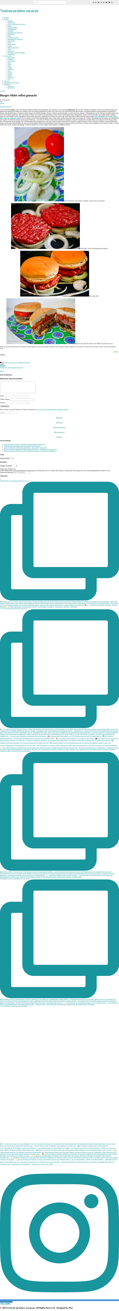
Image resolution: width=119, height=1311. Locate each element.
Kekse (9, 36)
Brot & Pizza (11, 22)
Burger (7, 362)
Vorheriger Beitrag (6, 367)
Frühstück (10, 31)
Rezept (28, 362)
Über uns (6, 81)
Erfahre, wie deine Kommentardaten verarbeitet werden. (51, 409)
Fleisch (12, 362)
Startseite (6, 17)
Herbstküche (11, 34)
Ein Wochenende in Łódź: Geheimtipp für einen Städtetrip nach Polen (24, 444)
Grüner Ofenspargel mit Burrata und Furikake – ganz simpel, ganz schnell (25, 447)
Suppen (9, 46)
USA (9, 79)
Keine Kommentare (6, 106)
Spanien (9, 76)
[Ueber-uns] (59, 418)
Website (2, 403)
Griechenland (11, 61)
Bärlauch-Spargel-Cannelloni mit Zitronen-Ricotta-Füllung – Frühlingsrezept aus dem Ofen (30, 449)
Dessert (9, 26)
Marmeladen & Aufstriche (15, 39)
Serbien (9, 74)
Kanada (9, 67)
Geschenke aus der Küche (15, 32)
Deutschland (11, 57)
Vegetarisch (10, 51)
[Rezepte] (59, 422)
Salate (9, 42)
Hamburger (22, 362)
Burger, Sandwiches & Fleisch (16, 24)
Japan (9, 66)
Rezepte (6, 19)
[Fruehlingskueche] (59, 427)
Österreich (10, 69)
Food (16, 362)
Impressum (10, 86)
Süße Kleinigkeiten (13, 47)
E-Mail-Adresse (4, 399)
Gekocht (2, 91)
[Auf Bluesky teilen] (4, 366)
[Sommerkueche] (59, 432)
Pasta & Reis (11, 41)
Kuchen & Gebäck (13, 37)
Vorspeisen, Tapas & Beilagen (16, 52)
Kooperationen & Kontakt (11, 82)
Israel (9, 62)
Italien (9, 64)
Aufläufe (10, 21)
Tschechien (10, 77)
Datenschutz (11, 87)
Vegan (9, 49)
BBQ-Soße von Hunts (98, 116)
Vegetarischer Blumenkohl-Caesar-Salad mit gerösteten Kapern (22, 446)
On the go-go (8, 56)
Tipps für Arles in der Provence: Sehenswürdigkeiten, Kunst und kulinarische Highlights (30, 451)
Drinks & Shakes (12, 27)
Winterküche (11, 54)
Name (2, 396)
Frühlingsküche (12, 29)
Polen (9, 71)
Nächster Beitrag (17, 367)
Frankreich (10, 59)
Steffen (2, 103)
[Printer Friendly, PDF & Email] (116, 352)
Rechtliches (7, 84)
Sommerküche (11, 44)
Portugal (9, 72)
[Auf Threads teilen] (5, 366)
